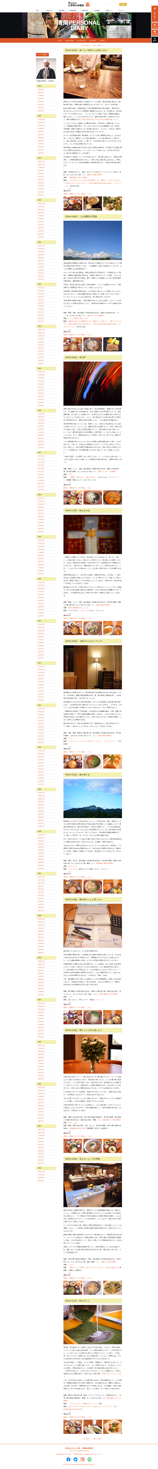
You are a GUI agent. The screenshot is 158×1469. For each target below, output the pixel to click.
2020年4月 (41, 354)
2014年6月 (41, 600)
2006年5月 (41, 940)
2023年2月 (41, 234)
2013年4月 (41, 649)
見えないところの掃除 (82, 1159)
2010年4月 (41, 775)
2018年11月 (41, 417)
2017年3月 (41, 483)
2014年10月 (41, 588)
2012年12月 (41, 666)
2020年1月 (41, 363)
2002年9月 (41, 1096)
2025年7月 (41, 134)
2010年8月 (41, 763)
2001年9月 (41, 1138)
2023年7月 (41, 219)
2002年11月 (41, 1090)
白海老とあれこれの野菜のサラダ (79, 321)
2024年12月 (41, 161)
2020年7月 (41, 345)
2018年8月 (41, 426)
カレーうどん (72, 866)
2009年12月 (41, 792)
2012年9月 (41, 675)
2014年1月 (41, 616)
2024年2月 (41, 192)
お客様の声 (85, 10)
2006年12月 (41, 919)
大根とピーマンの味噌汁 (95, 315)
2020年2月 (41, 360)
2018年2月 (41, 444)
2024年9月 (41, 170)
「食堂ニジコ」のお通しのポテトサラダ (82, 1267)
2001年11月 (41, 1132)
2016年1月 (41, 531)
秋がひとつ (77, 1301)
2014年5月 (41, 603)
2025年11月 (41, 122)
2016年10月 (41, 504)
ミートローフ (107, 1406)
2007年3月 (41, 904)
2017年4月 (41, 480)
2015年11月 (41, 543)
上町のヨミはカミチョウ (83, 641)
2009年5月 (41, 814)
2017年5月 (41, 477)
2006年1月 (41, 952)
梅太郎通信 (73, 10)
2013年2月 (41, 655)
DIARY (60, 40)
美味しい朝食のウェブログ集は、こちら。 (78, 194)
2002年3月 (41, 1115)
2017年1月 (41, 489)
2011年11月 (41, 711)
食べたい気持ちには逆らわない (86, 50)
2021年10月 (41, 293)
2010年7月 (41, 766)
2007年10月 (41, 883)
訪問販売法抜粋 (77, 1454)
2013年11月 (41, 627)
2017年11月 (41, 459)
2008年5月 (41, 856)
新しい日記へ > (99, 45)
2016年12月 (41, 498)
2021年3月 (41, 315)
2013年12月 (41, 624)
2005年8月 (41, 973)
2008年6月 (41, 853)
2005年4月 (41, 985)
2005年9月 (41, 970)
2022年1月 (41, 279)
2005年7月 (41, 976)
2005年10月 (41, 967)
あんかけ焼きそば (111, 1267)
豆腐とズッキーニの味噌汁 (107, 471)
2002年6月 (41, 1105)
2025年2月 (41, 150)
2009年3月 (41, 820)
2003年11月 (41, 1048)
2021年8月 (41, 300)
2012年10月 (41, 672)
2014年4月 (41, 606)
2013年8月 (41, 636)
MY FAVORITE (81, 40)
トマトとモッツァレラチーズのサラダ (81, 741)
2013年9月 (41, 633)
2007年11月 (41, 880)
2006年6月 (41, 937)
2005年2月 (41, 991)
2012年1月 (41, 700)
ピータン (101, 1267)
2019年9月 (41, 381)
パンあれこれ (96, 1406)
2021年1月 (41, 321)
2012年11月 (41, 669)
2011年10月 (41, 714)
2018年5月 (41, 435)
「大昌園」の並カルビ (76, 477)
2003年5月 (41, 1066)
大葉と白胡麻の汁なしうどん (78, 608)
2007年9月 (41, 886)
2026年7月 (41, 92)
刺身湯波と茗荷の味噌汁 (104, 863)
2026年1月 (41, 111)
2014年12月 (41, 582)
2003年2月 (41, 1076)
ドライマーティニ (110, 741)
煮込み (97, 869)
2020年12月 (41, 330)
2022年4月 (41, 270)
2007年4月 (41, 901)
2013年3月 (41, 652)
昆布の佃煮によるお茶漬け (108, 994)
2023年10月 (41, 209)
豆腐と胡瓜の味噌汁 (103, 605)
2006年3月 (41, 946)
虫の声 (75, 357)
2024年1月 (41, 195)
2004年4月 (41, 1027)
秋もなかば (77, 510)
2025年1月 (41, 153)
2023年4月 (41, 228)
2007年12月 (41, 877)
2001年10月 (41, 1135)
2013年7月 (41, 639)
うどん (70, 474)
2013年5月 (41, 646)
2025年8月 (41, 131)
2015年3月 (41, 567)
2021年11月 (41, 290)
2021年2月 (41, 318)
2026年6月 (41, 95)
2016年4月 (41, 522)
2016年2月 (41, 528)
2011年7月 (41, 724)
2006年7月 (41, 934)
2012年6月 (41, 684)
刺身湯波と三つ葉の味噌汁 (111, 1120)
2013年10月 (41, 630)
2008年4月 (41, 859)
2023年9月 (41, 212)
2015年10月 (41, 546)
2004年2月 (41, 1033)
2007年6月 (41, 895)
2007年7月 (41, 892)
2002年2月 (41, 1118)
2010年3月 (41, 778)
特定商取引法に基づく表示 (64, 1454)
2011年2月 (41, 739)
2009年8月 (41, 805)
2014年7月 (41, 597)
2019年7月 (41, 387)
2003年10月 (41, 1051)
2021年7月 (41, 303)
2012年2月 (41, 697)
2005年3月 (41, 988)
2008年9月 (41, 844)
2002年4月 (41, 1111)
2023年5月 (41, 225)
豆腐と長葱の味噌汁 (105, 735)
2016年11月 (41, 501)
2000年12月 (41, 1171)
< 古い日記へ (86, 45)
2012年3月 (41, 694)
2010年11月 (41, 753)
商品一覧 (49, 10)
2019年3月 (41, 399)
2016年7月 (41, 513)
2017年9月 (41, 465)
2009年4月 (41, 817)
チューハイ (100, 1000)
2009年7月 (41, 808)
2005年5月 (41, 982)
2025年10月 (41, 125)
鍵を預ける (77, 774)
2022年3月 (41, 273)
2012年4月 (41, 691)
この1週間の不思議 (81, 216)
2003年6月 (41, 1063)
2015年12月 (41, 540)
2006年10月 (41, 925)
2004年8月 (41, 1015)
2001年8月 (41, 1141)
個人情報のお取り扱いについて (93, 1454)
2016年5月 (41, 519)
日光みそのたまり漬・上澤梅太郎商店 (79, 1448)
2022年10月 (41, 251)
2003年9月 (41, 1054)
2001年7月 (41, 1144)
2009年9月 (41, 802)
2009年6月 (41, 811)
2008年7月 (41, 850)
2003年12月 (41, 1045)
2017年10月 (41, 462)
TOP (37, 10)
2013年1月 (41, 658)
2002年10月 (41, 1093)
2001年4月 (41, 1154)
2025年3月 (41, 146)
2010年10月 (41, 757)
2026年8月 (41, 89)
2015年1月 (41, 573)
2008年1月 (41, 868)
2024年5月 (41, 182)
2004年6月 (41, 1021)
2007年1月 (41, 910)
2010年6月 (41, 769)
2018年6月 (41, 432)
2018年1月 (41, 447)
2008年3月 (41, 862)
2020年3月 (41, 357)
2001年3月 (41, 1157)
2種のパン (104, 180)
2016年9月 (41, 507)
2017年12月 (41, 456)
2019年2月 (41, 402)
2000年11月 (41, 1174)
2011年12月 (41, 708)
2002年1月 (41, 1121)
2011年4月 (41, 733)
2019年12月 (41, 372)
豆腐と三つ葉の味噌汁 (108, 1262)
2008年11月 (41, 838)
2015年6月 (41, 558)
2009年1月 (41, 826)
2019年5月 (41, 393)
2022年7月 (41, 261)
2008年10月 (41, 841)
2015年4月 (41, 564)
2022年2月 (41, 276)
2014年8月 (41, 594)
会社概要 (96, 10)
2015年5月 (41, 561)
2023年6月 (41, 222)
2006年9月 (41, 928)
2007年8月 (41, 889)
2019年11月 (41, 375)
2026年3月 (41, 104)
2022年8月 (41, 258)
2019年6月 (41, 390)
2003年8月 (41, 1057)
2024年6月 (41, 179)
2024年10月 (41, 167)
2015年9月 (41, 549)
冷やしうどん (72, 1123)
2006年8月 (41, 931)
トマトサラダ (72, 869)
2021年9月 (41, 297)
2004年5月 (41, 1024)
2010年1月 (41, 784)
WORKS (102, 40)
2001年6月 (41, 1147)
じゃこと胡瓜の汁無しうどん (78, 318)
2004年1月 (41, 1036)
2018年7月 (41, 429)
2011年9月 (41, 717)
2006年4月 (41, 943)
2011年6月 (41, 727)
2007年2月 (41, 907)
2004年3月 (41, 1030)
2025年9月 (41, 128)
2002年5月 (41, 1108)
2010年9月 (41, 760)
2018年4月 (41, 438)
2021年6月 (41, 306)
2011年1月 (41, 742)
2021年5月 (41, 309)
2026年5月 (41, 98)
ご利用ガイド (109, 10)
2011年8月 (41, 720)
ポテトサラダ (72, 1406)
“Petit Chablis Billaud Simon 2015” (100, 183)
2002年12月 (41, 1087)
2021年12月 (41, 287)
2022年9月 (41, 254)
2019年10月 (41, 378)
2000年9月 (41, 1180)
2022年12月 (41, 245)
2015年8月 (41, 552)
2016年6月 (41, 516)
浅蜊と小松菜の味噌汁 (94, 175)
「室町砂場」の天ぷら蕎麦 (77, 177)
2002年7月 (41, 1102)
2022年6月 (41, 264)
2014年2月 (41, 613)
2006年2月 (41, 949)
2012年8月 (41, 678)
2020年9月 (41, 339)
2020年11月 (41, 333)
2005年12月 (41, 961)
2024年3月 (41, 189)
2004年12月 (41, 1003)
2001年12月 (41, 1129)
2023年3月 (41, 231)
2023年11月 (41, 206)
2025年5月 (41, 140)
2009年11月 (41, 796)
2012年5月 (41, 688)
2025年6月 (41, 137)
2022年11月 (41, 248)
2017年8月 (41, 468)
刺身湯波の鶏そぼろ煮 (77, 1128)
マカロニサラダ (84, 1406)
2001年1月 (41, 1163)
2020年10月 (41, 336)
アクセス (120, 10)
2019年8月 (41, 384)
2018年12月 (41, 414)
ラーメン (71, 738)
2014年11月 (41, 585)
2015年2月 (41, 570)
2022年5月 (41, 267)
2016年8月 (41, 510)
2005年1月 (41, 994)
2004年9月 (41, 1012)
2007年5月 (41, 898)
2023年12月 (41, 203)
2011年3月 (41, 736)
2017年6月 (41, 474)
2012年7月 (41, 681)
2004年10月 (41, 1009)
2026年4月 (41, 101)
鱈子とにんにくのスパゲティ (77, 183)
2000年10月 (41, 1177)
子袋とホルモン (90, 477)
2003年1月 (41, 1079)
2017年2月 (41, 486)
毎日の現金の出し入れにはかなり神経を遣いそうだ (100, 119)
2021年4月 (41, 312)
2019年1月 (41, 405)
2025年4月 (41, 143)
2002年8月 (41, 1099)
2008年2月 (41, 865)
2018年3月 (41, 441)
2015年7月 (41, 555)
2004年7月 (41, 1018)
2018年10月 (41, 420)
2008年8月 (41, 847)
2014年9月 (41, 591)
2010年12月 (41, 750)
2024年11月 (41, 164)
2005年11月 (41, 964)
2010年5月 (41, 772)
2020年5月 (41, 351)
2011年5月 (41, 730)
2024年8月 (41, 173)
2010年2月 (41, 781)
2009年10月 (41, 799)
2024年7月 (41, 176)
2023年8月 (41, 215)
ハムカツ (82, 610)
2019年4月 (41, 396)
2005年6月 (41, 979)
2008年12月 (41, 835)
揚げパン (105, 321)
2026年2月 (41, 108)
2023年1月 (41, 237)
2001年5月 (41, 1151)
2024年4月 (41, 186)
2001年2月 (41, 1160)
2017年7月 (41, 471)
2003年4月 (41, 1069)
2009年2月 (41, 823)
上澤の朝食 (61, 10)
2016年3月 (41, 525)
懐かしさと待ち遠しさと (83, 1030)
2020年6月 (41, 348)
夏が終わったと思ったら (83, 899)
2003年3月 (41, 1072)
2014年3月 (41, 609)
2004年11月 (41, 1006)
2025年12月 (41, 119)
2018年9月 (41, 423)
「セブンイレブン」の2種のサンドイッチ (82, 1403)
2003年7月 (41, 1060)
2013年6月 (41, 642)
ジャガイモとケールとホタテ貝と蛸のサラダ (83, 180)
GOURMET (93, 40)
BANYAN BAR (69, 40)
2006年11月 (41, 922)
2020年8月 (41, 342)
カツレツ (99, 741)
